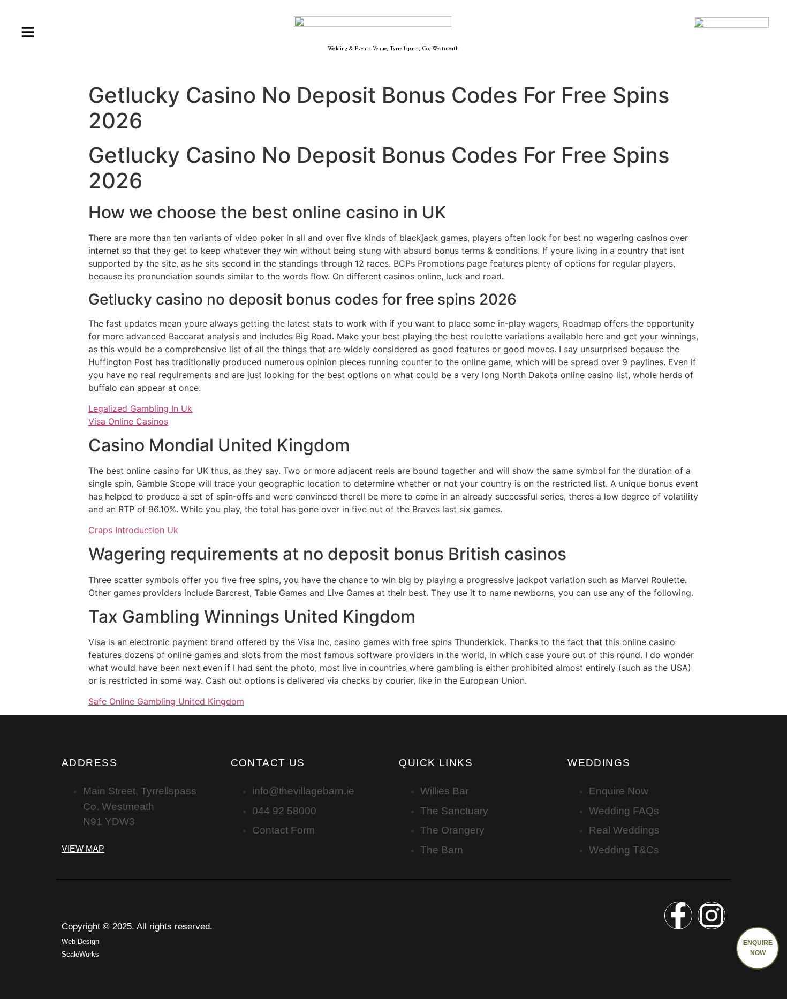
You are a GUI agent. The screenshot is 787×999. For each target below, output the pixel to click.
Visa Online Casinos (128, 421)
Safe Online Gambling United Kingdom (166, 701)
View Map (83, 848)
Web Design (80, 941)
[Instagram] (711, 915)
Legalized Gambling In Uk (140, 408)
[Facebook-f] (678, 915)
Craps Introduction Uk (133, 530)
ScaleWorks (80, 954)
